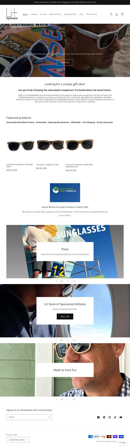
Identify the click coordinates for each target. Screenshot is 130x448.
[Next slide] (67, 281)
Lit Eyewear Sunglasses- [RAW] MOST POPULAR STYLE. (79, 166)
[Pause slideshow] (74, 281)
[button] (111, 14)
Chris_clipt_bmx (69, 316)
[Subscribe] (49, 417)
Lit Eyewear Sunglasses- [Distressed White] (19, 165)
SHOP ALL (65, 62)
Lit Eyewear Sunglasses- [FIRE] (47, 165)
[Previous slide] (56, 281)
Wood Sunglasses (106, 441)
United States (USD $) (17, 440)
